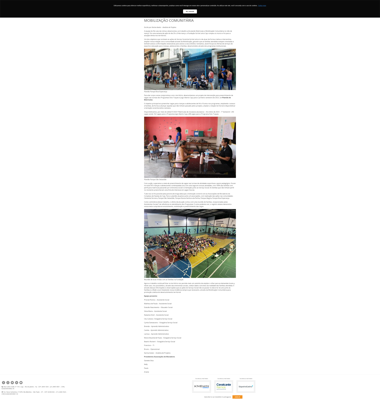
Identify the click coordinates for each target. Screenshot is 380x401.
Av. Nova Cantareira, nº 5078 (13, 392)
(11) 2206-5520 (61, 392)
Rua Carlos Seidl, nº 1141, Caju (13, 387)
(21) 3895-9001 (55, 387)
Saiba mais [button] (262, 5)
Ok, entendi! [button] (190, 11)
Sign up (237, 397)
